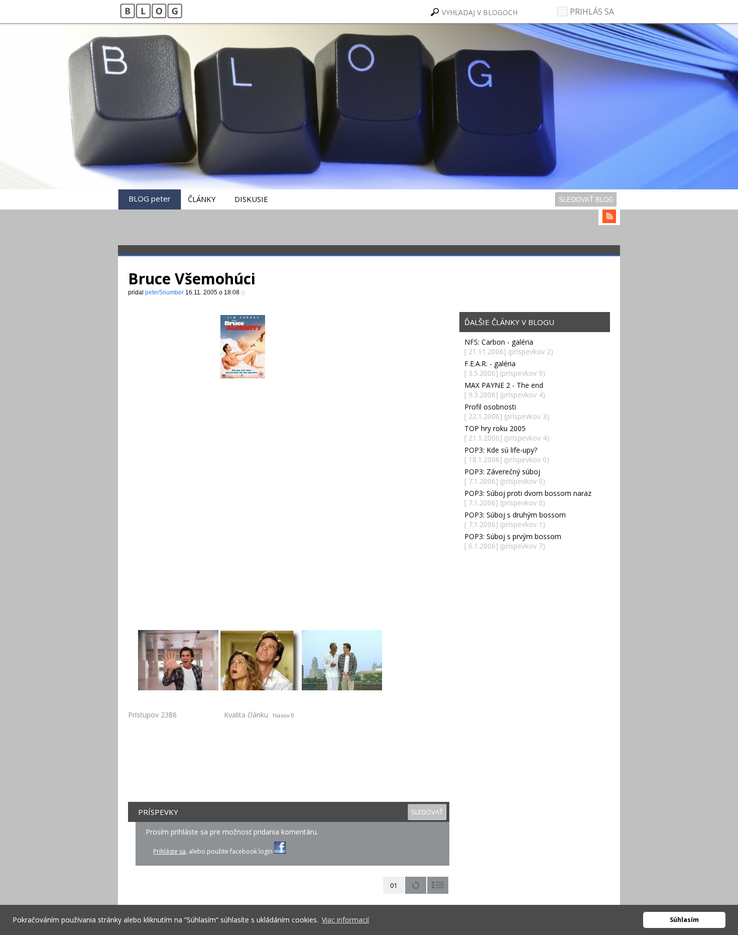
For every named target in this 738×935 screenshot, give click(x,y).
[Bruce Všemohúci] (178, 660)
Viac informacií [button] (345, 919)
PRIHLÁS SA (591, 11)
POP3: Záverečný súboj (502, 471)
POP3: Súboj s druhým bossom (515, 515)
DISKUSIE (251, 199)
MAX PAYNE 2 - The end (503, 385)
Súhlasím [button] (684, 919)
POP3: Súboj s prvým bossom (512, 536)
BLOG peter (150, 198)
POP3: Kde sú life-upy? (500, 450)
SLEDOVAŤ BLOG (586, 199)
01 (393, 885)
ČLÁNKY (202, 199)
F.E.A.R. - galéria (490, 363)
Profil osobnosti (490, 406)
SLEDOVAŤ (427, 811)
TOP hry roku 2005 (495, 428)
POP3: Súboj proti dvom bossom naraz (527, 493)
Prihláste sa (169, 851)
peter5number (195, 131)
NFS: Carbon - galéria (498, 342)
